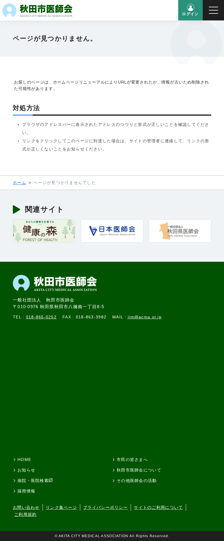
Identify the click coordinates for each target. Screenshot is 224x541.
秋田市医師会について (139, 470)
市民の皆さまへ (132, 459)
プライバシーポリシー (105, 507)
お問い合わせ (26, 507)
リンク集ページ (61, 507)
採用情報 (26, 491)
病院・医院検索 (33, 480)
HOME (24, 459)
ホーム (19, 182)
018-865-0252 (41, 317)
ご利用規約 (25, 514)
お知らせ (26, 470)
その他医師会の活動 (137, 480)
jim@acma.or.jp (145, 317)
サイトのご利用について (158, 507)
